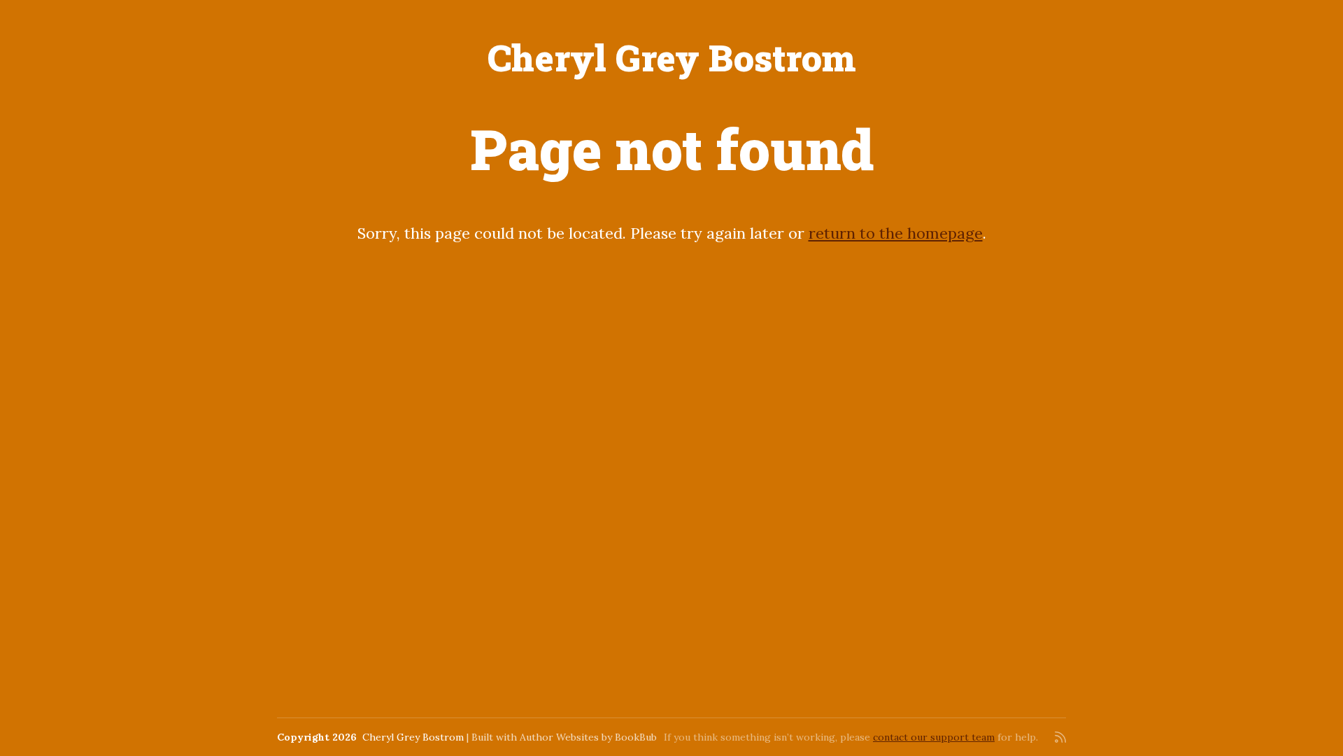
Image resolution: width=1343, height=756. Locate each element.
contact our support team (934, 737)
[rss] (1060, 737)
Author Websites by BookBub (588, 737)
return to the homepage (896, 233)
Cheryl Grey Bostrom (672, 57)
